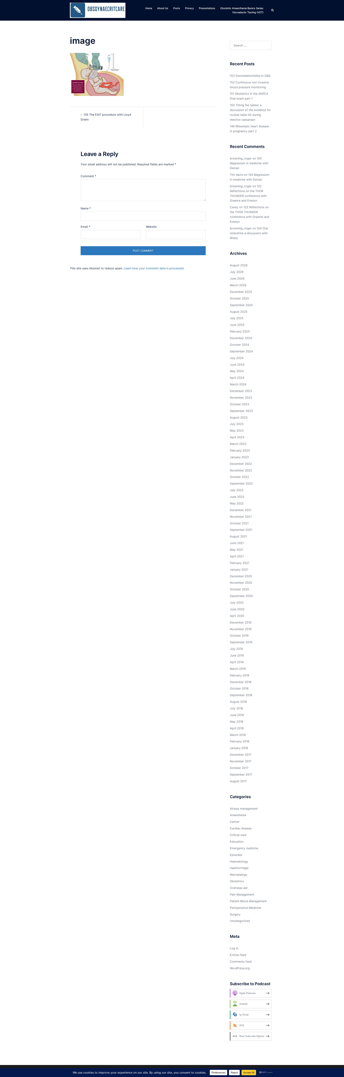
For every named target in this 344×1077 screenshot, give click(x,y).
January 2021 (239, 569)
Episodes (236, 855)
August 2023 (238, 417)
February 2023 (240, 450)
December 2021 (240, 510)
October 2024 (239, 344)
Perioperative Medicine (245, 908)
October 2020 (239, 589)
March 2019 (238, 668)
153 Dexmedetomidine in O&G (250, 75)
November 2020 (241, 582)
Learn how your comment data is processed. (154, 268)
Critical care (238, 835)
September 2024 (241, 351)
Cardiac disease (241, 828)
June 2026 (237, 278)
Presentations (207, 8)
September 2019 (241, 642)
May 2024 (237, 371)
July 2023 (236, 424)
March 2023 (238, 444)
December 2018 (240, 682)
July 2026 (236, 272)
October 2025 (239, 298)
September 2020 (241, 596)
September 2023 (241, 411)
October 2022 (239, 477)
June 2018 (237, 715)
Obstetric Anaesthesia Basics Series (241, 8)
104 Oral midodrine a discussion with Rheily (249, 233)
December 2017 (240, 754)
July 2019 (236, 649)
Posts (176, 8)
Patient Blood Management (248, 901)
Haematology (239, 861)
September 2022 (241, 483)
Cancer (235, 821)
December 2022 (241, 464)
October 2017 (239, 768)
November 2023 (241, 397)
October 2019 (239, 635)
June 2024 (237, 364)
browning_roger (241, 158)
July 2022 (236, 490)
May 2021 (236, 549)
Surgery (235, 914)
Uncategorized (240, 921)
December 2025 (241, 292)
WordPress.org (240, 968)
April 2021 (237, 556)
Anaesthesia (238, 815)
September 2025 (241, 305)
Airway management (244, 808)
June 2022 (237, 497)
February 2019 (239, 675)
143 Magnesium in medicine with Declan (249, 163)
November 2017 (240, 761)
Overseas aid (238, 888)
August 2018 (238, 701)
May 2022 (237, 503)
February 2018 (239, 741)
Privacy (189, 8)
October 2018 (239, 688)
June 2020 (237, 609)
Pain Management (242, 894)
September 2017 (241, 774)
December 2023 (241, 391)
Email (85, 226)
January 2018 (239, 748)
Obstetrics (237, 881)
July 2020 (236, 602)
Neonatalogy (238, 874)
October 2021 (239, 523)
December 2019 (240, 622)
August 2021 (238, 536)
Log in (234, 948)
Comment (88, 176)
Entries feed (238, 955)
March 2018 (238, 735)
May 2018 (236, 721)
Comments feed (241, 961)
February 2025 (240, 331)
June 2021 (237, 543)
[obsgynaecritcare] (97, 10)
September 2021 (241, 530)
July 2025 (236, 318)
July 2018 (236, 708)
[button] (272, 10)
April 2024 (237, 377)
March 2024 (238, 384)
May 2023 (237, 430)
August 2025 (238, 311)
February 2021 (239, 563)
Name (86, 208)
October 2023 (239, 404)
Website (151, 226)
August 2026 (238, 265)
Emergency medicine (244, 848)
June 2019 (237, 655)
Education (236, 841)
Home (148, 8)
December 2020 (241, 576)
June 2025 (237, 325)
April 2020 (237, 616)
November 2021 (241, 516)
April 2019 (237, 662)
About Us (162, 8)
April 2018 (237, 728)
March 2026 (238, 285)
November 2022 (241, 470)
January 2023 (239, 457)
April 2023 (237, 437)
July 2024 (236, 358)
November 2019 (241, 629)
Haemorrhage (239, 868)
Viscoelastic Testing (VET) (247, 12)
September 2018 (241, 695)
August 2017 (238, 781)
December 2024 (241, 338)
